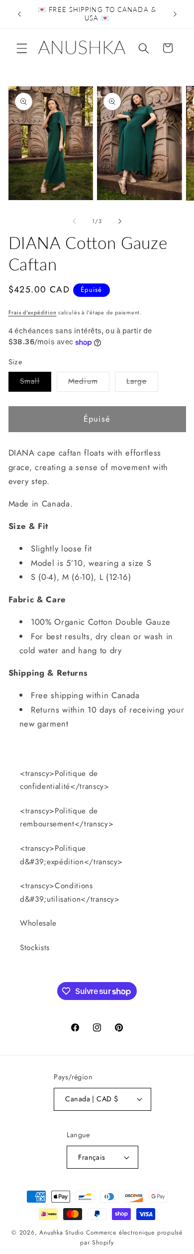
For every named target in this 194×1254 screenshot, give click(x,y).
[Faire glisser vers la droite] (120, 221)
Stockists (35, 947)
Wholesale (38, 923)
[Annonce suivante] (175, 14)
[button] (22, 48)
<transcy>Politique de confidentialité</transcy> (64, 780)
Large (142, 383)
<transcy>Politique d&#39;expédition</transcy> (71, 855)
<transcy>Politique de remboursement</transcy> (66, 817)
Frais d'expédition (32, 312)
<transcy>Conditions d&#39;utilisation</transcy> (70, 892)
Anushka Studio (61, 1232)
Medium (88, 383)
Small (36, 383)
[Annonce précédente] (19, 14)
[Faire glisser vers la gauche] (74, 221)
